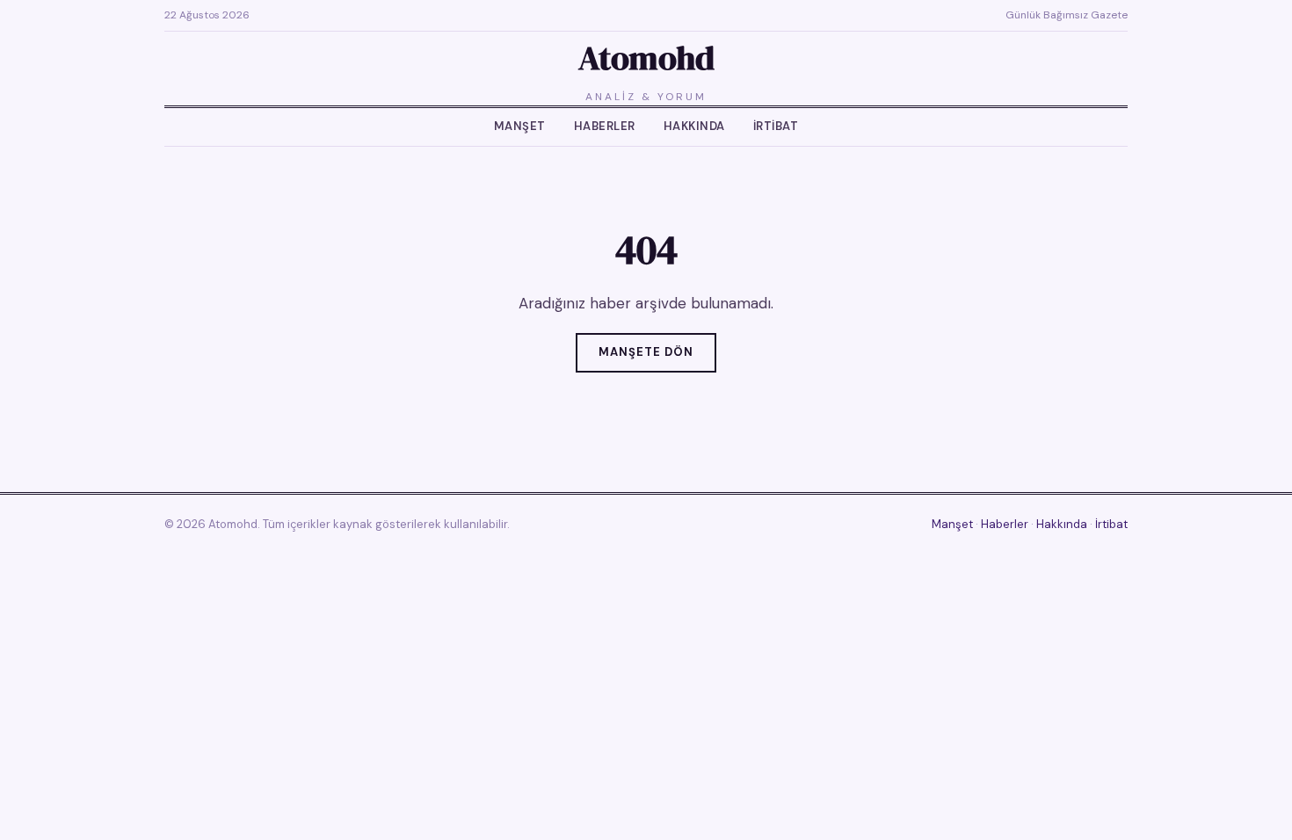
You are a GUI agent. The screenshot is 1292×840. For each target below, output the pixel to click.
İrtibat (776, 126)
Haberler (604, 126)
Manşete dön (646, 351)
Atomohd (646, 58)
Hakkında (694, 126)
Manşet (520, 126)
